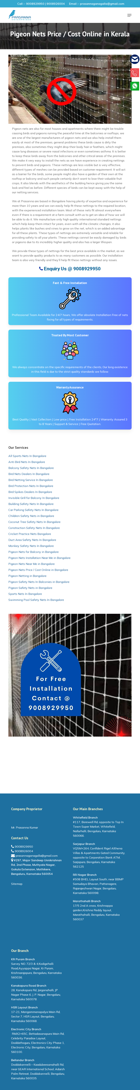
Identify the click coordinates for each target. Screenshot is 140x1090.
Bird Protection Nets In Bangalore (30, 486)
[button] (129, 15)
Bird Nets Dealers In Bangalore (28, 474)
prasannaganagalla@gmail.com (36, 855)
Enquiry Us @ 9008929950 (72, 268)
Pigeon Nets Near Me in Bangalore (31, 564)
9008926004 (23, 851)
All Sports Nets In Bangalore (27, 456)
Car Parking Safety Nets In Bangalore (33, 510)
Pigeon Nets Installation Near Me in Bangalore (39, 558)
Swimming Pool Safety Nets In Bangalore (36, 600)
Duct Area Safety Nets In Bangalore (32, 540)
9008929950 (23, 846)
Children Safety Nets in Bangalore (31, 516)
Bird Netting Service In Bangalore (30, 480)
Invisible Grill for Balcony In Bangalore (33, 498)
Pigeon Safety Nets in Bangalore (30, 588)
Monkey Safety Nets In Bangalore (31, 546)
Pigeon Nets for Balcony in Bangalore (33, 552)
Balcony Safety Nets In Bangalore (31, 468)
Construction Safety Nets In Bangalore (34, 528)
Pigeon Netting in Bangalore (27, 576)
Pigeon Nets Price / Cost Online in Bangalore (38, 570)
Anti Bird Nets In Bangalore (26, 462)
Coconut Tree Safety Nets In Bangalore (34, 522)
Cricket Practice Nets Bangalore (29, 534)
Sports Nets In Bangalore (25, 594)
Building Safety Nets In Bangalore (31, 504)
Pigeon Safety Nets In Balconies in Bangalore (38, 582)
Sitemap (16, 884)
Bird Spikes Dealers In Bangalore (30, 492)
